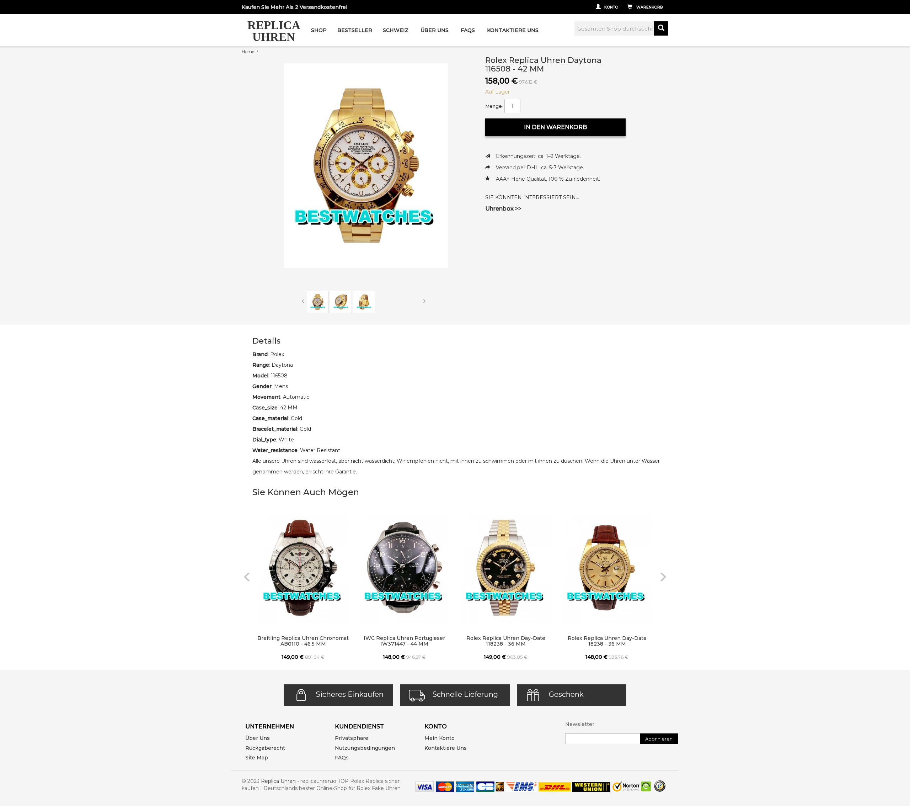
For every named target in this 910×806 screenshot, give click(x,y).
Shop (319, 30)
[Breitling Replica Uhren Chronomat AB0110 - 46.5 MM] (303, 567)
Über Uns (435, 30)
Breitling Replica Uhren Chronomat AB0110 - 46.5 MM (303, 641)
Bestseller (354, 30)
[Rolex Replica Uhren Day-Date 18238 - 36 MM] (607, 567)
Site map (256, 757)
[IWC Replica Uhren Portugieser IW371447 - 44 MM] (404, 567)
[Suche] (661, 28)
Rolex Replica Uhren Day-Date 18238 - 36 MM (607, 641)
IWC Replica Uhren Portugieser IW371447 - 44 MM (404, 641)
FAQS (468, 30)
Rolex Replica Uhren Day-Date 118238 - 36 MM (505, 641)
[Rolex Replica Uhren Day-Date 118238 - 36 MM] (505, 567)
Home (248, 51)
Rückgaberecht (265, 748)
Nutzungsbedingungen (365, 748)
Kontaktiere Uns (513, 30)
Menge (493, 106)
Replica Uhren (278, 781)
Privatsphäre (351, 738)
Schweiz (395, 30)
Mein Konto (439, 738)
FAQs (342, 757)
